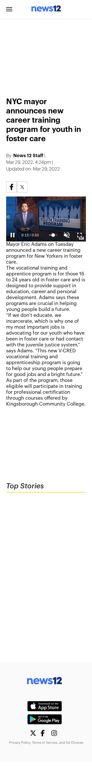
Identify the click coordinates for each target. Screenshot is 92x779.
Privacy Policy (19, 742)
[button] (9, 9)
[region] (46, 55)
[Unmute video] (46, 218)
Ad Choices (74, 742)
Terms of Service (44, 742)
